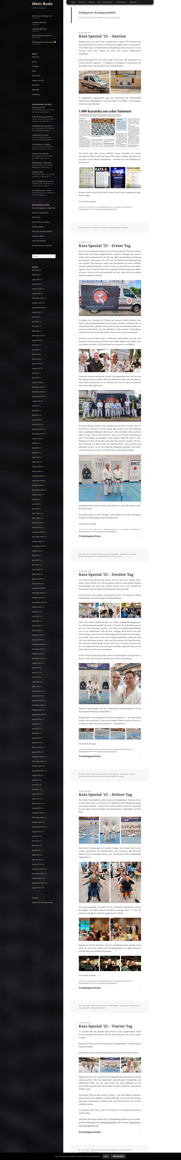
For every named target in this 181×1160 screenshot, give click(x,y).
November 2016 (38, 705)
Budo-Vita (35, 85)
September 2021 (38, 434)
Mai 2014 (35, 846)
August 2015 (36, 775)
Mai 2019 (35, 565)
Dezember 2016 (37, 701)
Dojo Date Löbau (38, 236)
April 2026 (36, 279)
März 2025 (36, 331)
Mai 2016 (35, 733)
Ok (106, 1156)
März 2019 (36, 574)
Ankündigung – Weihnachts (42, 163)
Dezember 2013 (37, 869)
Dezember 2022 (37, 387)
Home (73, 2)
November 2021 (38, 429)
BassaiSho (125, 774)
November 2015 (38, 761)
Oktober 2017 (37, 654)
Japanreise (133, 2)
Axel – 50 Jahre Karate (105, 2)
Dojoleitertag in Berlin (40, 154)
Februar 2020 (37, 523)
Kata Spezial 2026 (38, 107)
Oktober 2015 (37, 766)
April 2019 (36, 570)
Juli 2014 (35, 836)
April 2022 (36, 420)
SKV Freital (36, 217)
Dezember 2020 (37, 476)
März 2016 (36, 743)
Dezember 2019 (37, 532)
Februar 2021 (37, 467)
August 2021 (36, 439)
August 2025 (36, 312)
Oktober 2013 (37, 878)
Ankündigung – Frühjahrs (41, 144)
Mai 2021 (35, 453)
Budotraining (97, 554)
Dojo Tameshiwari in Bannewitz (43, 208)
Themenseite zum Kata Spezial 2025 (107, 209)
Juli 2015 (35, 780)
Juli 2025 (35, 317)
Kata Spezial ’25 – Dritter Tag (105, 794)
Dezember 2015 (37, 757)
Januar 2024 (36, 364)
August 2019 (36, 551)
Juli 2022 (35, 406)
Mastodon (35, 90)
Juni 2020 (35, 504)
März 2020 (36, 518)
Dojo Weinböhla (38, 227)
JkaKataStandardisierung (88, 556)
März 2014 (36, 855)
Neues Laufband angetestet (42, 35)
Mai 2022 (35, 415)
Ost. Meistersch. (121, 2)
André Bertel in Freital (40, 135)
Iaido (34, 71)
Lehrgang (124, 228)
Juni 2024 (35, 350)
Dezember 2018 (37, 588)
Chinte (132, 774)
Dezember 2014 (37, 813)
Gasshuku (104, 228)
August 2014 (36, 832)
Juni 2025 (35, 322)
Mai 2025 (35, 326)
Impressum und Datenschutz (42, 902)
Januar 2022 (36, 424)
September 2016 (38, 715)
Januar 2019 (36, 584)
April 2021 (36, 457)
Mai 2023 (35, 378)
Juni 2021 (35, 448)
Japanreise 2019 (38, 80)
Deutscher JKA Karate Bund (42, 231)
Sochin (119, 556)
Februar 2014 (37, 860)
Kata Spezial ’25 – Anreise (102, 36)
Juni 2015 (35, 785)
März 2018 (36, 630)
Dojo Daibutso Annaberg (41, 222)
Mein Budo (42, 3)
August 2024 (36, 340)
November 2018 (38, 593)
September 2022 (38, 396)
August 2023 (36, 368)
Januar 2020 (36, 527)
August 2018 (36, 607)
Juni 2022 (35, 410)
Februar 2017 (37, 691)
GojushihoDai (135, 1006)
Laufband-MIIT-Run (39, 22)
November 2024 (38, 336)
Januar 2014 (36, 864)
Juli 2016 (35, 724)
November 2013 (38, 874)
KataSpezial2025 (114, 228)
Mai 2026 (35, 275)
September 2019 (38, 546)
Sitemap (35, 898)
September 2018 (38, 602)
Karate (34, 62)
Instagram (36, 94)
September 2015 (38, 771)
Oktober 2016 (37, 710)
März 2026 (36, 284)
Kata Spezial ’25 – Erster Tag (105, 245)
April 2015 (36, 794)
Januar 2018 (36, 640)
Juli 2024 (35, 345)
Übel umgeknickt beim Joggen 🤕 (44, 42)
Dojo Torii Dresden (39, 241)
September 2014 (38, 827)
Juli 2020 (35, 499)
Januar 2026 (36, 293)
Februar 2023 (37, 382)
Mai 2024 (35, 354)
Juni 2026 (35, 270)
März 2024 (36, 359)
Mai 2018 (35, 621)
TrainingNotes (114, 554)
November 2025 (38, 298)
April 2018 (36, 626)
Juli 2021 (35, 443)
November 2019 (38, 537)
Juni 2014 (35, 841)
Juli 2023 (35, 373)
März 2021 (36, 462)
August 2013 (36, 888)
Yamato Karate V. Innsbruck (42, 245)
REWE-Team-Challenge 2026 (42, 16)
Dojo (110, 60)
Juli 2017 (35, 668)
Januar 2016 (36, 752)
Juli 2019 (35, 555)
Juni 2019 (35, 560)
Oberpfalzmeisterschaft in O (42, 126)
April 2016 (36, 738)
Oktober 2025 (37, 303)
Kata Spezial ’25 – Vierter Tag (105, 1026)
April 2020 (36, 513)
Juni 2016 (35, 729)
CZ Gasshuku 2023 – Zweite (41, 190)
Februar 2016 (37, 747)
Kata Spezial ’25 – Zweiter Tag (106, 574)
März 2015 (36, 799)
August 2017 (36, 663)
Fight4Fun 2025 (37, 172)
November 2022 (38, 392)
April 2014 (36, 850)
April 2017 (36, 682)
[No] (179, 1156)
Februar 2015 (37, 803)
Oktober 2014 (37, 822)
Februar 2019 (37, 579)
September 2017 (38, 658)
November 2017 (38, 649)
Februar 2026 (37, 289)
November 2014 (38, 817)
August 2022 (36, 401)
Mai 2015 (35, 789)
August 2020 (36, 495)
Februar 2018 (37, 635)
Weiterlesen (118, 1156)
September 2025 (38, 308)
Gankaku (125, 554)
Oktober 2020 (37, 485)
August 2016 (36, 719)
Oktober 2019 (37, 541)
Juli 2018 (35, 612)
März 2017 (36, 686)
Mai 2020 (35, 509)
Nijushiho (102, 1008)
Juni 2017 (35, 672)
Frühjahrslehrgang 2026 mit (42, 117)
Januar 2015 (36, 808)
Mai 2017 (35, 677)
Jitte (130, 1150)
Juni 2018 (35, 616)
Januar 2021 (36, 471)
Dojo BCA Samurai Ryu (40, 213)
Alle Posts (35, 57)
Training (35, 66)
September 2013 (38, 883)
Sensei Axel (36, 76)
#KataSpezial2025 (84, 209)
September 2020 (38, 490)
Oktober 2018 (37, 598)
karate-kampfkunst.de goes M (42, 181)
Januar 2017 (36, 696)
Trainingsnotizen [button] (90, 536)
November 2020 (38, 481)
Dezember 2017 (37, 644)
